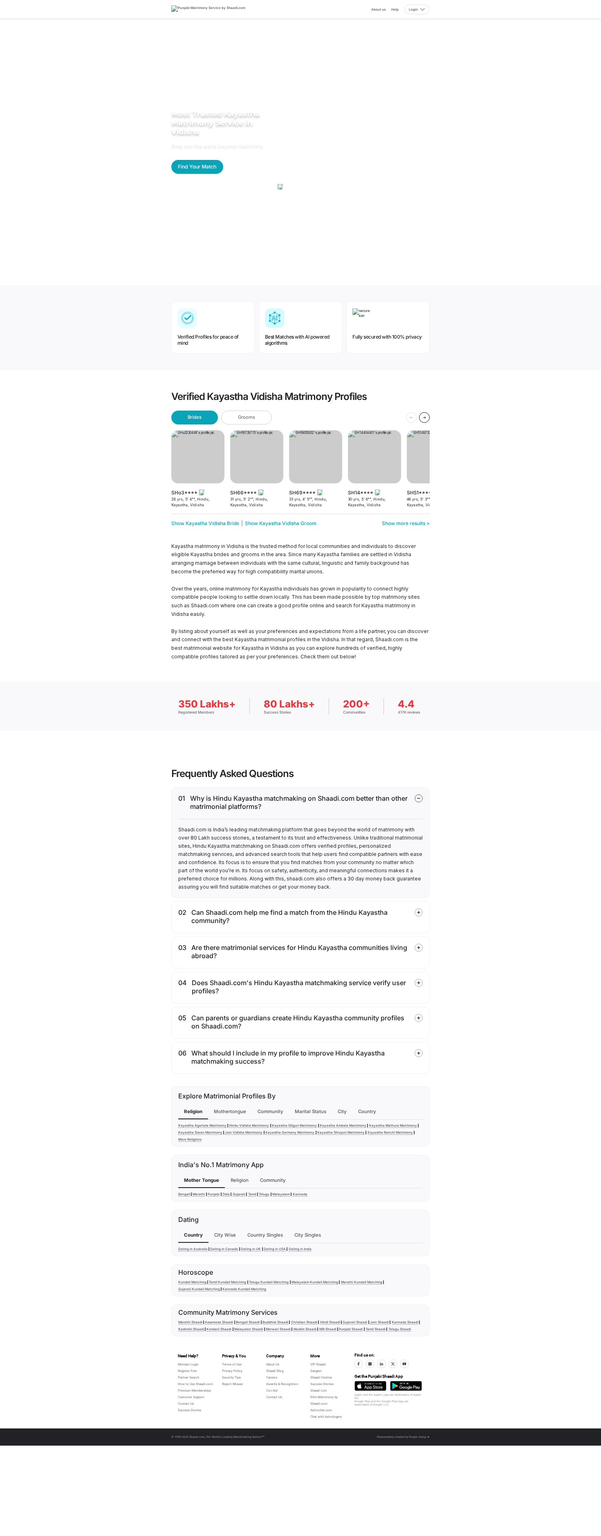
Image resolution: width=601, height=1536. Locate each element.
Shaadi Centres (321, 1377)
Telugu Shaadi (399, 1329)
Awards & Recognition (282, 1384)
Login (413, 9)
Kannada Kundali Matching (244, 1289)
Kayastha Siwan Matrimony (200, 1132)
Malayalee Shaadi (248, 1329)
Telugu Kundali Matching (269, 1282)
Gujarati (239, 1194)
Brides (195, 417)
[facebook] (358, 1364)
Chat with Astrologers (326, 1417)
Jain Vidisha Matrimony (243, 1132)
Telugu (264, 1194)
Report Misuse (232, 1384)
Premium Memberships (194, 1390)
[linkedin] (381, 1364)
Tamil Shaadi (376, 1329)
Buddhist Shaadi (275, 1322)
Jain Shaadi (379, 1322)
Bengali (184, 1194)
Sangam (316, 1371)
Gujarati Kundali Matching (199, 1289)
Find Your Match (197, 167)
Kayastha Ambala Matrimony (343, 1125)
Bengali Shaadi (248, 1322)
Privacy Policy (232, 1371)
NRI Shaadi (327, 1329)
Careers (271, 1377)
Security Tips (231, 1377)
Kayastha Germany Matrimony (289, 1132)
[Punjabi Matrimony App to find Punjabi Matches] (370, 1386)
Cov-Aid (272, 1390)
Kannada (300, 1194)
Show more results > (406, 523)
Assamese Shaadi (219, 1322)
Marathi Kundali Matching (361, 1282)
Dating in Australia (193, 1249)
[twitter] (393, 1364)
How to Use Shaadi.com (195, 1384)
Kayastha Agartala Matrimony (202, 1125)
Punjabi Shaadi (351, 1329)
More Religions (190, 1139)
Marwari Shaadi (278, 1329)
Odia (226, 1194)
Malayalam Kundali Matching (315, 1282)
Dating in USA (275, 1249)
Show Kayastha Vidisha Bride (205, 523)
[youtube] (404, 1364)
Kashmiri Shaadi (191, 1329)
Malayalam (281, 1194)
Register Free (187, 1371)
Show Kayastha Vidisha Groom (280, 523)
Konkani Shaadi (218, 1329)
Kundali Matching (192, 1282)
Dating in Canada (224, 1249)
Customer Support (191, 1397)
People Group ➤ (419, 1437)
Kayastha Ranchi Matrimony (390, 1132)
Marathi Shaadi (190, 1322)
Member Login (188, 1364)
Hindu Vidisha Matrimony (249, 1125)
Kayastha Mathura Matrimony (393, 1125)
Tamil (252, 1194)
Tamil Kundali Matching (227, 1282)
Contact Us (186, 1404)
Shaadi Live (318, 1390)
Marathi (199, 1194)
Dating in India (300, 1249)
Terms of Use (232, 1364)
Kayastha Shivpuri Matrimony (341, 1132)
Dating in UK (251, 1249)
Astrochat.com (321, 1410)
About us (378, 9)
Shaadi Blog (274, 1371)
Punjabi (214, 1194)
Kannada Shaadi (405, 1322)
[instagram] (370, 1364)
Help (395, 9)
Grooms (246, 417)
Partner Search (188, 1377)
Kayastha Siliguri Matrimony (294, 1125)
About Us (272, 1364)
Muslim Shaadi (305, 1329)
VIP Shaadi (318, 1364)
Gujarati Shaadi (355, 1322)
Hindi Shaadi (330, 1322)
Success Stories (189, 1410)
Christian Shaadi (304, 1322)
